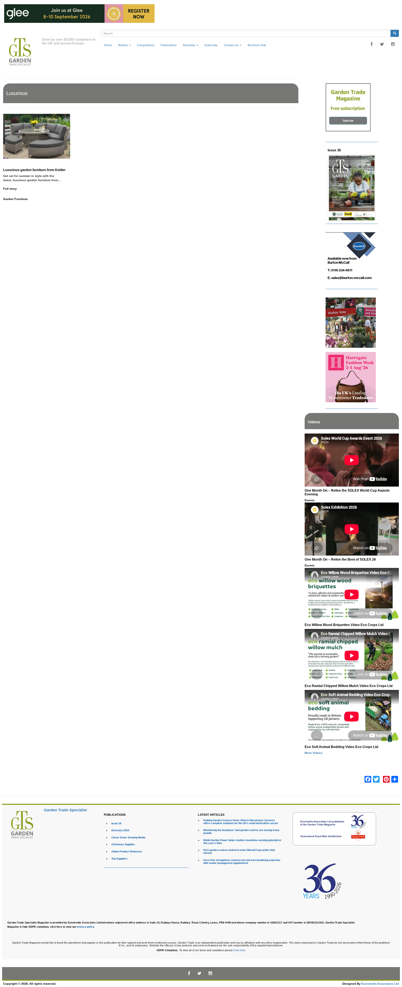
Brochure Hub (257, 45)
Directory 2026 (120, 830)
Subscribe (211, 45)
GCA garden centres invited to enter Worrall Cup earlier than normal (239, 851)
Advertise (189, 45)
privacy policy (85, 926)
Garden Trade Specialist (65, 810)
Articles (123, 45)
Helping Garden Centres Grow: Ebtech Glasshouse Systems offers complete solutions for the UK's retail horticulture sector (240, 822)
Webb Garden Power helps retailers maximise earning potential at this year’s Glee (242, 841)
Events (309, 500)
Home (108, 45)
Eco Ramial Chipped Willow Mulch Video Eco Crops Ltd (349, 686)
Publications (169, 45)
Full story (10, 188)
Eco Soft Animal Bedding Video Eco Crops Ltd (341, 747)
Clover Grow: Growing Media (128, 837)
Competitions (145, 45)
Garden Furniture (15, 199)
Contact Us (231, 45)
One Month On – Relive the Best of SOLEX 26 (340, 559)
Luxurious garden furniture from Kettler (34, 170)
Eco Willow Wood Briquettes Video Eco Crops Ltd (344, 625)
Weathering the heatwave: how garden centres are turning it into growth (241, 831)
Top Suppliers (119, 858)
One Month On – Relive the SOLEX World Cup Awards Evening (347, 492)
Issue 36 (334, 150)
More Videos (313, 753)
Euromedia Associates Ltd (380, 983)
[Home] (22, 52)
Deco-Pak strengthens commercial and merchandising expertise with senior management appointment (241, 861)
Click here (239, 950)
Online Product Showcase (126, 851)
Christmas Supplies (123, 844)
